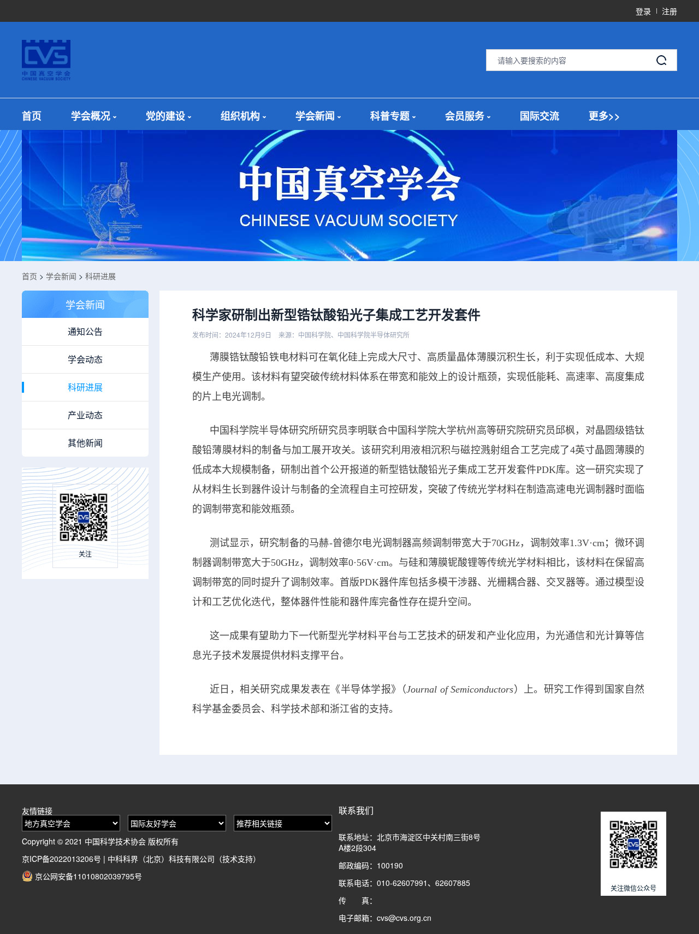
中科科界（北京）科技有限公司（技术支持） (184, 858)
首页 (32, 116)
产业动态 (85, 415)
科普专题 (390, 116)
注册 (669, 10)
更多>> (604, 116)
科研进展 (100, 275)
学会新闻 (315, 116)
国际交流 (539, 116)
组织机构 (240, 116)
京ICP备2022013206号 (61, 858)
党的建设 (165, 116)
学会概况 (90, 116)
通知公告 (85, 331)
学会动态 (85, 359)
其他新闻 (85, 442)
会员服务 (464, 116)
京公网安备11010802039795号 (87, 876)
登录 (643, 10)
